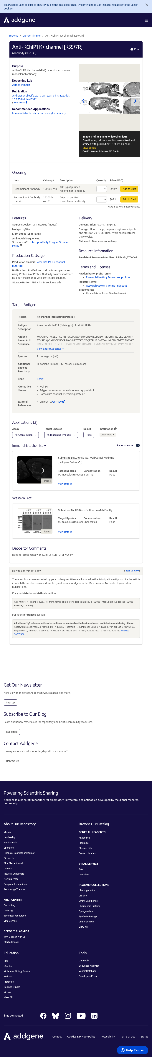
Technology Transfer (14, 889)
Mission (8, 832)
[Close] (145, 4)
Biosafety (9, 858)
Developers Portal (88, 976)
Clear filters (107, 434)
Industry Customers (14, 873)
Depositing (9, 905)
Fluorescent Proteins (89, 906)
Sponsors (9, 847)
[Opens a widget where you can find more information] (132, 1050)
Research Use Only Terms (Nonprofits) (108, 277)
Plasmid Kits (85, 848)
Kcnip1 (41, 379)
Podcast (8, 976)
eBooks (8, 966)
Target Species (53, 428)
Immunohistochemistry (25, 113)
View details (89, 147)
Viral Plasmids (86, 921)
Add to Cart (129, 188)
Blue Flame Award (13, 863)
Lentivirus (84, 874)
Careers (8, 868)
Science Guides (12, 987)
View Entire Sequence (49, 348)
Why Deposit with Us (14, 936)
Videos (7, 992)
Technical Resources (15, 915)
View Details (65, 483)
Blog (6, 961)
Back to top (131, 570)
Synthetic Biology (88, 916)
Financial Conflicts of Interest (19, 853)
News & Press (11, 879)
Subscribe (11, 731)
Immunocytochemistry (53, 113)
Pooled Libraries (87, 853)
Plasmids (84, 843)
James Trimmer (32, 35)
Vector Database (87, 971)
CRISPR (83, 895)
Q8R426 (58, 401)
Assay (15, 428)
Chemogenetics (87, 890)
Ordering (8, 910)
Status (144, 1036)
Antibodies (84, 837)
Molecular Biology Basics (17, 971)
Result (87, 428)
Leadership (9, 837)
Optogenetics (86, 911)
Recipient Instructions (15, 884)
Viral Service (10, 920)
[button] (146, 20)
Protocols (9, 981)
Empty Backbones (88, 900)
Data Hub (84, 960)
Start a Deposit (11, 942)
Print (136, 49)
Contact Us (12, 760)
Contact (57, 1036)
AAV (81, 869)
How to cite (19, 102)
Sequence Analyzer (89, 965)
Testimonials (10, 842)
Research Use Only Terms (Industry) (106, 285)
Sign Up (10, 702)
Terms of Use (127, 1036)
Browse (13, 35)
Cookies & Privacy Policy (81, 1036)
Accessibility (108, 1036)
